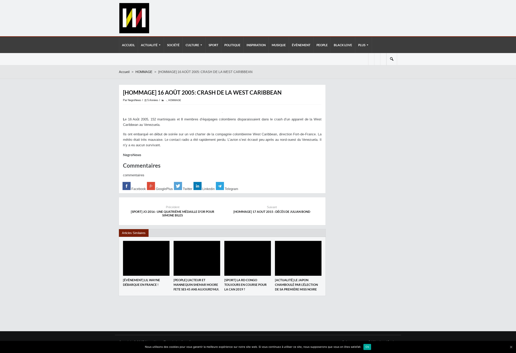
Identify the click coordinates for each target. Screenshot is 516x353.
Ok (367, 346)
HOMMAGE (143, 72)
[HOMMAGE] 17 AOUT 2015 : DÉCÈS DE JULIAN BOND (271, 211)
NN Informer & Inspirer (134, 18)
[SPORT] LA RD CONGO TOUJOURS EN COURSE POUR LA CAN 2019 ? (245, 284)
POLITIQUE (232, 45)
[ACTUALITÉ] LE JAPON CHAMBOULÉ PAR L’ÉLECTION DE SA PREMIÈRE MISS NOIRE (296, 284)
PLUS (361, 45)
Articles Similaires (134, 233)
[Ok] (511, 347)
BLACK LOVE (343, 45)
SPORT (213, 45)
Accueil (124, 72)
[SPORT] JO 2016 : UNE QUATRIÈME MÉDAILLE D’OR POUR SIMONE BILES (172, 213)
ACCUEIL (128, 45)
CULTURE (192, 45)
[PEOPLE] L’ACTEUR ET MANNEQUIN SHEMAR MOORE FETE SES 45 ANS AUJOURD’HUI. (196, 284)
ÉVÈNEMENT (301, 45)
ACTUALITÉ (149, 45)
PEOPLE (322, 45)
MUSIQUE (279, 45)
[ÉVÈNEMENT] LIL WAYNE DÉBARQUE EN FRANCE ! (141, 282)
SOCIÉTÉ (173, 45)
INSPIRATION (256, 45)
